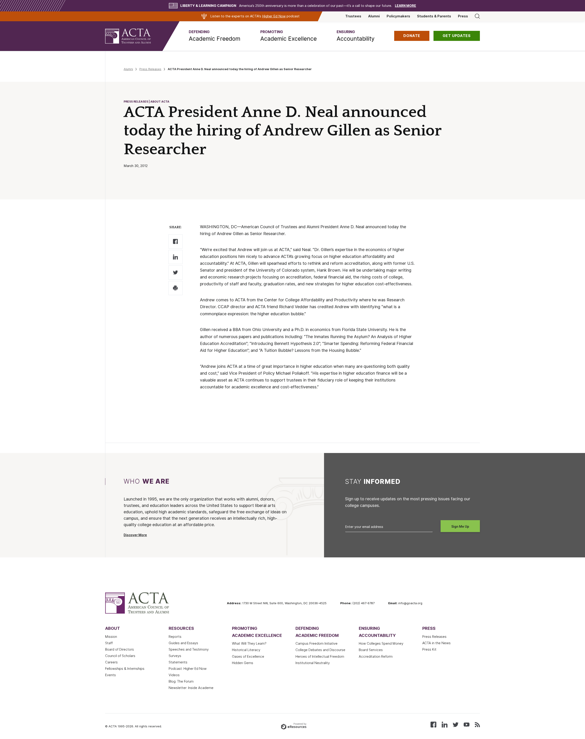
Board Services (371, 650)
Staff (109, 643)
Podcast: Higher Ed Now (188, 669)
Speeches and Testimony (189, 649)
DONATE (411, 36)
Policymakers (398, 16)
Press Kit (429, 649)
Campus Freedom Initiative (316, 643)
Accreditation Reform (376, 656)
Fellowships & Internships (124, 669)
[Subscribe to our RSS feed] (477, 724)
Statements (178, 662)
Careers (111, 662)
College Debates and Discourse (320, 650)
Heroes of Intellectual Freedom (319, 656)
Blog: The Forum (181, 681)
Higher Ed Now (274, 16)
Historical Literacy (246, 650)
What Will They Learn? (249, 643)
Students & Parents (434, 16)
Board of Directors (119, 649)
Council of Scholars (120, 656)
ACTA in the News (436, 643)
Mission (111, 637)
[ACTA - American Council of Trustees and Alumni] (133, 36)
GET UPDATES (457, 36)
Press (463, 16)
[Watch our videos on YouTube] (466, 724)
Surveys (175, 656)
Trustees (353, 16)
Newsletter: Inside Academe (191, 688)
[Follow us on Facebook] (433, 724)
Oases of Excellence (248, 656)
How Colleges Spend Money (381, 643)
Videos (174, 675)
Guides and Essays (183, 643)
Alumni (374, 16)
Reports (175, 637)
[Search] (477, 16)
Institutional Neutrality (312, 663)
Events (110, 675)
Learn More (405, 6)
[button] (214, 36)
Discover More (135, 535)
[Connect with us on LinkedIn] (444, 724)
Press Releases (150, 69)
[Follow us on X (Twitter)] (455, 724)
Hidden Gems (242, 663)
